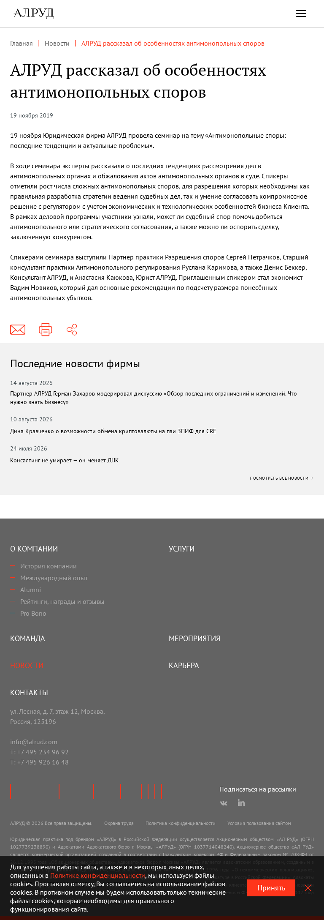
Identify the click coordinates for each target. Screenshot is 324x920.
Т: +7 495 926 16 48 (39, 762)
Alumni (30, 589)
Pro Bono (33, 613)
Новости (26, 665)
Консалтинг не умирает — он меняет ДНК (64, 460)
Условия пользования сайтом (259, 823)
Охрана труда (119, 823)
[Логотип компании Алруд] (34, 13)
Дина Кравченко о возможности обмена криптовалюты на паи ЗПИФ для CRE (113, 431)
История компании (48, 565)
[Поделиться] (72, 330)
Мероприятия (194, 638)
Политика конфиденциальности (181, 823)
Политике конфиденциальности (97, 875)
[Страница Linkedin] (241, 803)
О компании (34, 549)
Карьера (184, 665)
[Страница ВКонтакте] (223, 803)
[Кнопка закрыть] (308, 888)
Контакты (29, 692)
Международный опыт (54, 577)
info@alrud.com (33, 741)
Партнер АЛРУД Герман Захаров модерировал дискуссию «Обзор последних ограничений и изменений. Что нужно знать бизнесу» (153, 398)
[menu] (301, 13)
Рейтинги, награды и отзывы (62, 601)
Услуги (181, 549)
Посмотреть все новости (280, 478)
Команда (27, 638)
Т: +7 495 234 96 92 (39, 752)
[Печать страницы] (45, 329)
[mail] (17, 330)
